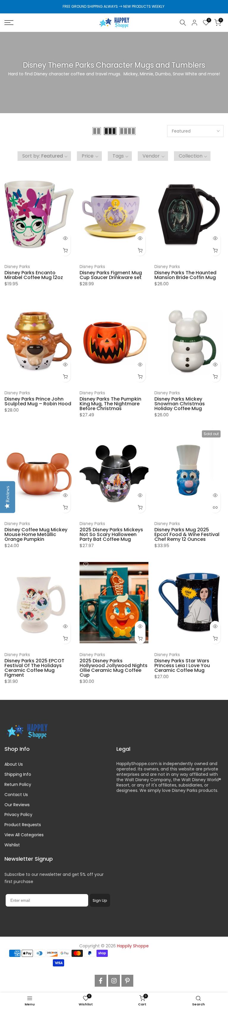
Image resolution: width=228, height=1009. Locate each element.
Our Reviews (17, 805)
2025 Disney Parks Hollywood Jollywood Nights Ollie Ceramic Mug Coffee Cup (114, 667)
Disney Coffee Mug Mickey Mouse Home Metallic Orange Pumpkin (35, 534)
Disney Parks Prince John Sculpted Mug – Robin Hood (37, 401)
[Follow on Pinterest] (127, 981)
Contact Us (16, 795)
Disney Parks (17, 267)
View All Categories (24, 835)
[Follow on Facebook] (101, 981)
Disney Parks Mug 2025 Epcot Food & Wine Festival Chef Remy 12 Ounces (186, 534)
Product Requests (22, 825)
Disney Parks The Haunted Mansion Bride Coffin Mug (185, 275)
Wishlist (12, 845)
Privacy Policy (18, 815)
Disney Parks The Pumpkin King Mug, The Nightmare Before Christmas (110, 403)
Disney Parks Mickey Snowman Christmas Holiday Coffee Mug (179, 403)
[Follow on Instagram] (114, 981)
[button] (44, 156)
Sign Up (100, 900)
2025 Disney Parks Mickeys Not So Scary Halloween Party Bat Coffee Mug (111, 534)
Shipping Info (17, 774)
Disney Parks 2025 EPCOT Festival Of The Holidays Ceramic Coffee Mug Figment (34, 667)
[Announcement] (114, 7)
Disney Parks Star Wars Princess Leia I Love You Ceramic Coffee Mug (182, 665)
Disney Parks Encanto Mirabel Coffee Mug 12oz (33, 275)
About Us (13, 764)
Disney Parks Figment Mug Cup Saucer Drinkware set (111, 275)
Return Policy (17, 784)
